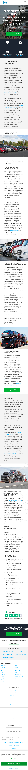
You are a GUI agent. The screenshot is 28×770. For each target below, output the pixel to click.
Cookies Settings (14, 768)
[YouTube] (17, 732)
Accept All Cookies (14, 763)
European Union (5, 678)
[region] (14, 760)
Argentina (3, 665)
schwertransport (20, 654)
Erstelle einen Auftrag (10, 453)
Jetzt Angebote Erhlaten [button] (12, 390)
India (16, 665)
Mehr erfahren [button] (13, 643)
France (2, 679)
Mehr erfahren (7, 55)
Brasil (2, 669)
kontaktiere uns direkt (10, 92)
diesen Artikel (14, 230)
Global (2, 681)
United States (18, 678)
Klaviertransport (7, 651)
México (16, 667)
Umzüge (20, 651)
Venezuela (17, 679)
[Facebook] (7, 732)
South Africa (18, 674)
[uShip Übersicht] (4, 2)
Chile (2, 672)
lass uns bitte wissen (10, 379)
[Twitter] (14, 732)
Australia (3, 667)
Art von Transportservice (15, 500)
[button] (14, 34)
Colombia (3, 674)
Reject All (14, 759)
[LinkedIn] (20, 732)
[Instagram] (10, 732)
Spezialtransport (7, 654)
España (2, 676)
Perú (16, 672)
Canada (3, 670)
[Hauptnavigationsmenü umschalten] (25, 2)
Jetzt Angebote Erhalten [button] (13, 633)
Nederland (17, 669)
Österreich (17, 670)
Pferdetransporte (7, 657)
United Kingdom (19, 676)
